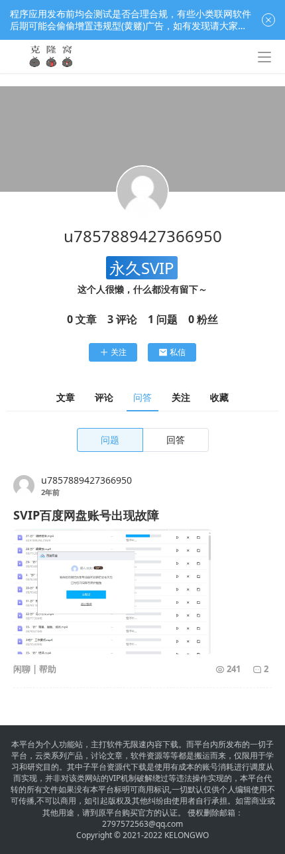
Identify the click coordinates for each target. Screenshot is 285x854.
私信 (178, 352)
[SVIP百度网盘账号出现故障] (113, 591)
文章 (65, 397)
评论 (104, 397)
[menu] (264, 57)
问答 (142, 397)
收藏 (219, 397)
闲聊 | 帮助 (34, 669)
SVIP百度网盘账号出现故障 (86, 515)
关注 (119, 352)
